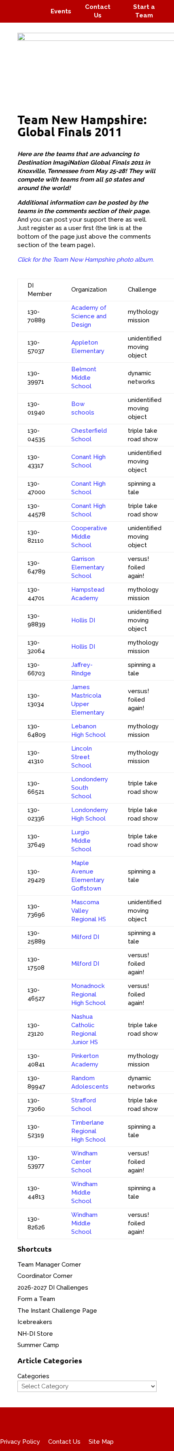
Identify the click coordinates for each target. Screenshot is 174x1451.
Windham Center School (84, 1162)
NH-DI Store (35, 1333)
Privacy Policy (20, 1441)
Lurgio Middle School (81, 841)
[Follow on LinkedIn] (34, 17)
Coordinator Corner (44, 1276)
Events (61, 11)
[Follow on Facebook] (15, 5)
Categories (33, 1376)
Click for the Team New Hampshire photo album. (85, 259)
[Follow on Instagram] (30, 5)
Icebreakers (34, 1322)
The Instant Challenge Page (57, 1310)
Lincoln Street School (81, 757)
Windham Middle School (84, 1192)
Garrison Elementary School (87, 567)
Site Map (101, 1441)
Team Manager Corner (49, 1264)
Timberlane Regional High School (88, 1131)
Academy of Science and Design (88, 316)
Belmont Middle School (83, 378)
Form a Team (36, 1299)
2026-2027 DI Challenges (52, 1287)
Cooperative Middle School (89, 537)
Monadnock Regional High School (88, 994)
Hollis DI (83, 620)
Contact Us (64, 1441)
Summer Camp (38, 1345)
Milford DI (85, 937)
